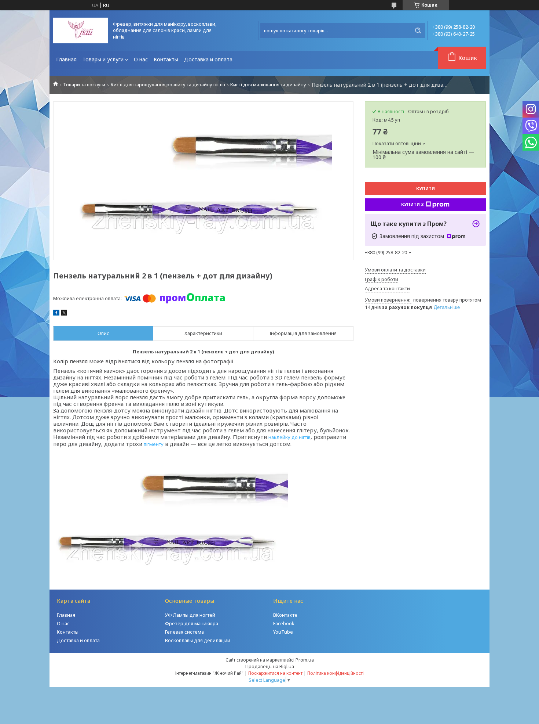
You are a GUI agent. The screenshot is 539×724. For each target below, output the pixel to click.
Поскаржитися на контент (275, 673)
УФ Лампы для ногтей (190, 615)
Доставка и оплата (208, 59)
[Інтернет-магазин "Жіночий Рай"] (80, 30)
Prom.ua (305, 659)
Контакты (166, 59)
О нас (141, 59)
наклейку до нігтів (289, 437)
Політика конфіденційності (335, 673)
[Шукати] (418, 30)
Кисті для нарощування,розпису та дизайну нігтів (168, 85)
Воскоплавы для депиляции (197, 640)
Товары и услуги (103, 59)
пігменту (154, 444)
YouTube (283, 631)
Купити (425, 188)
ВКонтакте (285, 615)
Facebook (283, 623)
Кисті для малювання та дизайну (268, 85)
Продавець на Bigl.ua (269, 666)
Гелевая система (184, 631)
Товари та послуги (84, 85)
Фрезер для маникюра (191, 623)
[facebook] (56, 313)
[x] (64, 313)
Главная (66, 59)
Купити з (412, 204)
